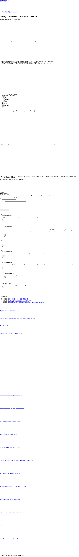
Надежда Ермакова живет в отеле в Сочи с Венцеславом (10, 499)
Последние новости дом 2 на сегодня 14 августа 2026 (18, 298)
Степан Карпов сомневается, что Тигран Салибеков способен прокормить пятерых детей (16, 460)
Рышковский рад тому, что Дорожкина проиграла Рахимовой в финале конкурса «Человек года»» (27, 302)
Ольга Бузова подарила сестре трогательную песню (9, 310)
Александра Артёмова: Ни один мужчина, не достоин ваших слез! (12, 340)
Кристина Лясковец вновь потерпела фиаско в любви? (10, 421)
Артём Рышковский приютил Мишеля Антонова (9, 525)
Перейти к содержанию (4, 0)
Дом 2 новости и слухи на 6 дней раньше (9, 12)
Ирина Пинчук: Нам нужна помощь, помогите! (8, 434)
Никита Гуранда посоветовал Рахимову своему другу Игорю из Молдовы (13, 486)
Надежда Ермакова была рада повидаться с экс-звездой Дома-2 (19, 300)
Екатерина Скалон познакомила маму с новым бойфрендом (11, 333)
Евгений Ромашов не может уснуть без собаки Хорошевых (11, 538)
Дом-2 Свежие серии (6, 11)
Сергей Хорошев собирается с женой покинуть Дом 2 (10, 551)
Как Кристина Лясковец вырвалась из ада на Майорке (19, 301)
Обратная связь (5, 553)
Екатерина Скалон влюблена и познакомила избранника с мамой (12, 512)
